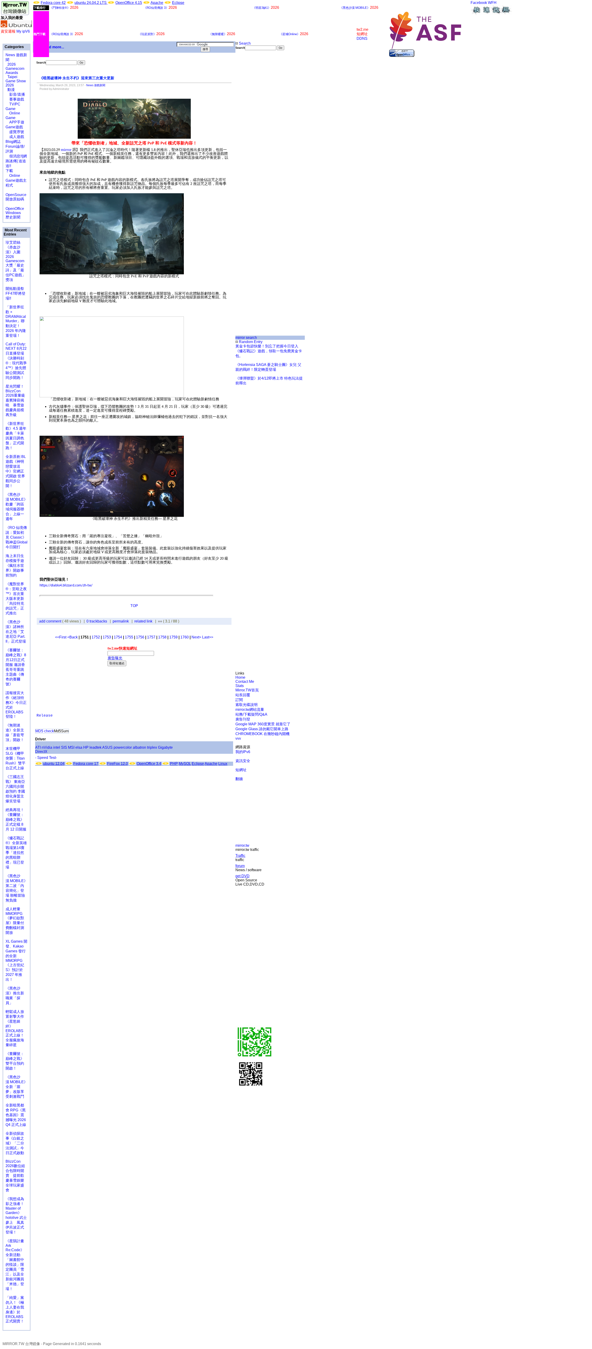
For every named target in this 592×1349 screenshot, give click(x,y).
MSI (71, 747)
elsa (78, 747)
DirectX (41, 752)
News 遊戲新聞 (95, 85)
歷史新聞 (13, 217)
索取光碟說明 (246, 705)
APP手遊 (15, 122)
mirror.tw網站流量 (249, 709)
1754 (118, 637)
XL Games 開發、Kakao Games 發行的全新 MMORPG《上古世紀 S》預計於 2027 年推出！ (16, 960)
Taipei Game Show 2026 (16, 81)
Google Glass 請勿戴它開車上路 (261, 729)
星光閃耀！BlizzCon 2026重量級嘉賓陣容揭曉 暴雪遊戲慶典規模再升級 (15, 400)
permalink (121, 621)
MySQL (185, 764)
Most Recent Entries (15, 232)
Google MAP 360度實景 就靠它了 (262, 724)
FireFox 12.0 (117, 764)
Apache (157, 3)
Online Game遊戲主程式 (16, 180)
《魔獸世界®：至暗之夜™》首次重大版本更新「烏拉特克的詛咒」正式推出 (16, 598)
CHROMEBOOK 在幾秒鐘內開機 (262, 734)
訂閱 (239, 700)
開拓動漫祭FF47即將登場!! (15, 293)
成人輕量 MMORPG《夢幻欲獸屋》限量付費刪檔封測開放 (15, 921)
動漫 (11, 90)
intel (56, 747)
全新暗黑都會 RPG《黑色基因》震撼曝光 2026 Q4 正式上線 (16, 1115)
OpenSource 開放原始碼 (16, 194)
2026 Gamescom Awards (15, 68)
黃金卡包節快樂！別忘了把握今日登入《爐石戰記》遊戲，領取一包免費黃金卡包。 (268, 351)
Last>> (207, 637)
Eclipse (178, 3)
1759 (173, 637)
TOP (134, 606)
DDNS (362, 38)
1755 (129, 637)
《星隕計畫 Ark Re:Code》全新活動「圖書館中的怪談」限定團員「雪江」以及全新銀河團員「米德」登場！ (15, 1265)
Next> (196, 637)
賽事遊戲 (15, 99)
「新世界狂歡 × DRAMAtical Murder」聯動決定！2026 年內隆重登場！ (16, 321)
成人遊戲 (15, 137)
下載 (9, 171)
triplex (152, 747)
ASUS (107, 747)
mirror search (246, 338)
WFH (492, 3)
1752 (96, 637)
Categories (14, 47)
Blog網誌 (13, 142)
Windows (13, 213)
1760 (184, 637)
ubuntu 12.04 (54, 764)
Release (45, 716)
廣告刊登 (242, 719)
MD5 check (44, 731)
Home (240, 677)
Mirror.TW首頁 (247, 690)
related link (143, 621)
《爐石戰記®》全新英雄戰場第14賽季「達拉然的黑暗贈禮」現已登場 (16, 852)
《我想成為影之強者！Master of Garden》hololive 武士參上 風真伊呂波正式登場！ (16, 1215)
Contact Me (244, 682)
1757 (151, 637)
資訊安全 (242, 761)
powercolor (123, 747)
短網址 (241, 770)
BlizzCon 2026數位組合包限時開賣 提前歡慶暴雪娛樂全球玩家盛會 (15, 1175)
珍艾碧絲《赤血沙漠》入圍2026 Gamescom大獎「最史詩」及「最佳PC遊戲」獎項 (16, 261)
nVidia (47, 747)
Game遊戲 (14, 127)
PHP (174, 764)
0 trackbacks (96, 621)
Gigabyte (165, 747)
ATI (38, 747)
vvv (238, 738)
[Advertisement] (251, 127)
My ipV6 (23, 31)
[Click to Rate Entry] (159, 621)
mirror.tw (242, 845)
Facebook (479, 3)
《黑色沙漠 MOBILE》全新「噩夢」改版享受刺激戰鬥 (17, 1086)
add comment (50, 621)
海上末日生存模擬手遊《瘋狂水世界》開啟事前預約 (15, 565)
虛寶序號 (15, 132)
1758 (162, 637)
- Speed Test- (46, 758)
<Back (73, 637)
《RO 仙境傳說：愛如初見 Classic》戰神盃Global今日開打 (17, 537)
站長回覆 (242, 695)
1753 (107, 637)
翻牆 (239, 779)
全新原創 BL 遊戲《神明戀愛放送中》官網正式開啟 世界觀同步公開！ (16, 471)
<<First (61, 637)
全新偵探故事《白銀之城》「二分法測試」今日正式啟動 (15, 1143)
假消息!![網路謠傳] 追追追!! (16, 161)
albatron (139, 747)
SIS (64, 747)
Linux (222, 764)
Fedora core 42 (53, 3)
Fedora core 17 (85, 764)
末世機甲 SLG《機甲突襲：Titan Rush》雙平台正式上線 (15, 758)
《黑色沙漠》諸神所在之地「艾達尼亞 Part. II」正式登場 (16, 631)
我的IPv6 (242, 752)
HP (86, 747)
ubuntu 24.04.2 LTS (91, 3)
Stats (239, 686)
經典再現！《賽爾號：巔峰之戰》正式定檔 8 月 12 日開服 (16, 819)
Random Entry (250, 342)
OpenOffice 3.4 (149, 764)
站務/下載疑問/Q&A (251, 714)
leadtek (95, 747)
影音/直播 (15, 94)
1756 (140, 637)
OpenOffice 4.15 (128, 3)
